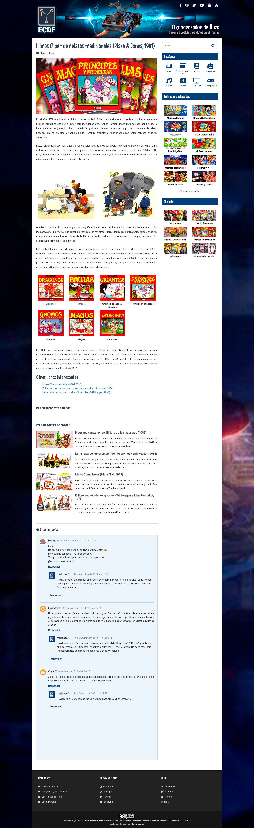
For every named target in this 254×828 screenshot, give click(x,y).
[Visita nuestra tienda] (211, 5)
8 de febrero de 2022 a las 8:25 (90, 693)
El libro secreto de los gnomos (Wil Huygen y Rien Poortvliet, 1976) (78, 388)
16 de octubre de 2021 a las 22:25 (78, 540)
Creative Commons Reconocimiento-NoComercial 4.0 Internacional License (157, 821)
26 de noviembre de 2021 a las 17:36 (81, 608)
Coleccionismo (182, 72)
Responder (54, 566)
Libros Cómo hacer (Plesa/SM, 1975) (62, 384)
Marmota (53, 540)
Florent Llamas (137, 824)
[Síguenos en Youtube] (204, 5)
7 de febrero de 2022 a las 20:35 (72, 671)
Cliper (43, 53)
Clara (51, 671)
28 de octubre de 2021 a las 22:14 (92, 574)
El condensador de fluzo (95, 821)
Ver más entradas (191, 191)
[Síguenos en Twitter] (196, 5)
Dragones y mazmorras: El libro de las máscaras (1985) (111, 432)
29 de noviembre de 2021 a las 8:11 (93, 637)
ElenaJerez (54, 608)
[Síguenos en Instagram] (188, 5)
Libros (51, 53)
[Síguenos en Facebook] (182, 5)
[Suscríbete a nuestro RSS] (218, 5)
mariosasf (63, 574)
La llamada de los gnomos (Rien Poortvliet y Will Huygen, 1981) (76, 392)
